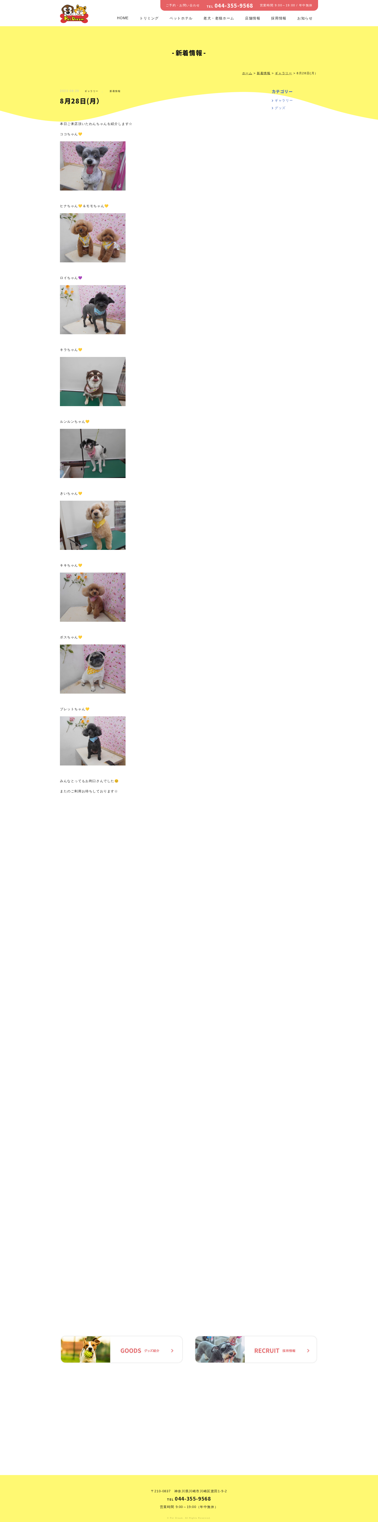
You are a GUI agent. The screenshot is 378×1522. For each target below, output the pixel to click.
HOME (123, 18)
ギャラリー (91, 91)
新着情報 (115, 91)
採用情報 (278, 18)
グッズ (280, 108)
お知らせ (305, 18)
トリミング (149, 18)
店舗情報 (252, 18)
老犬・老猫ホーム (218, 18)
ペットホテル (181, 18)
